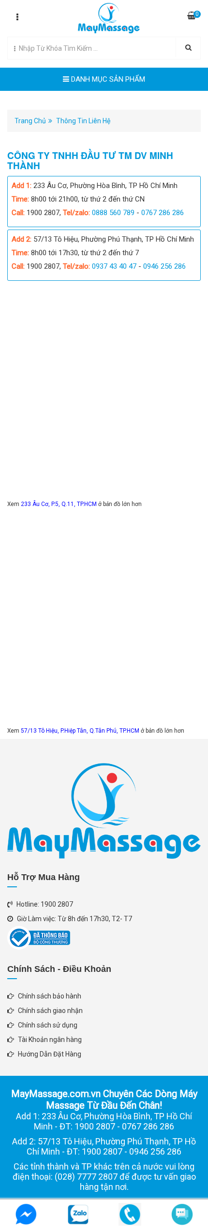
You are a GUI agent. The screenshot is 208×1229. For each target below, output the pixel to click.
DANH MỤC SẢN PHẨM (107, 79)
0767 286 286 (162, 212)
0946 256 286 (164, 266)
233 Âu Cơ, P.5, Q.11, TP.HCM (59, 504)
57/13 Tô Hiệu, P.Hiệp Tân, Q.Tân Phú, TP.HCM (81, 730)
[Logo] (104, 16)
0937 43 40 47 (114, 266)
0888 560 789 (113, 212)
